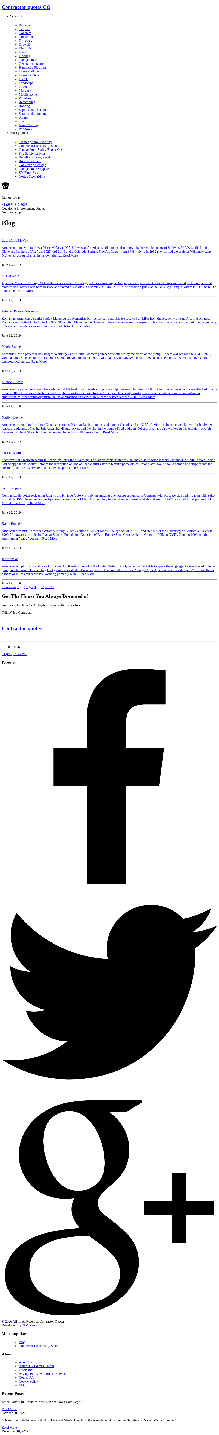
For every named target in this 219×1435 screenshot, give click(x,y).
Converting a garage (32, 165)
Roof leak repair (30, 161)
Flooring (24, 56)
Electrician (26, 48)
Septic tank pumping (33, 113)
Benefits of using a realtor (36, 157)
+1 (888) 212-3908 (14, 204)
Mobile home (28, 94)
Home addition (29, 71)
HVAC (23, 79)
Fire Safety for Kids (32, 153)
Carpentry (25, 29)
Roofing (24, 106)
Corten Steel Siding (32, 176)
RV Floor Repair (30, 172)
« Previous (9, 587)
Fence (23, 52)
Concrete (25, 33)
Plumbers (25, 98)
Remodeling (27, 102)
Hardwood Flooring (32, 67)
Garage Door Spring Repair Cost (41, 149)
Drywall (24, 44)
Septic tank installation (34, 110)
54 (42, 587)
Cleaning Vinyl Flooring (35, 142)
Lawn (23, 86)
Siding (23, 117)
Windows (25, 129)
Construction (27, 37)
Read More (70, 255)
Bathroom (25, 25)
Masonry (25, 90)
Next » (49, 587)
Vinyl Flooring (29, 125)
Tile (21, 121)
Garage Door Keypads (34, 169)
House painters (29, 75)
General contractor (31, 63)
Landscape (26, 83)
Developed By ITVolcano (19, 1325)
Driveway (25, 40)
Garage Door (28, 60)
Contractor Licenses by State (38, 146)
